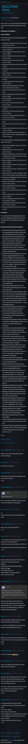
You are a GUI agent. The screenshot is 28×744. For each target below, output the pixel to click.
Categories (9, 733)
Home (2, 733)
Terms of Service (5, 736)
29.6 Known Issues (5, 439)
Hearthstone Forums (6, 1)
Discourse (11, 740)
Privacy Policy (16, 736)
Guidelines (17, 733)
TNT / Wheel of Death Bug (7, 442)
